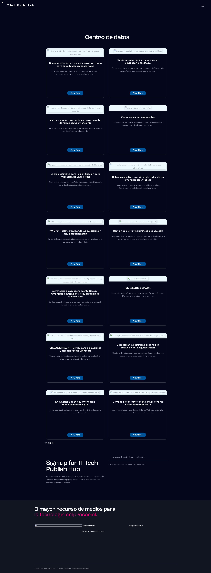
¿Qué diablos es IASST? (138, 288)
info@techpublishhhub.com (93, 531)
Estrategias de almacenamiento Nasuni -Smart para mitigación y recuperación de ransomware (75, 294)
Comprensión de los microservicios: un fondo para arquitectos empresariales (75, 64)
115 (52, 443)
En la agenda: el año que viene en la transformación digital (75, 403)
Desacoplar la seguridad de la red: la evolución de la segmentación (138, 346)
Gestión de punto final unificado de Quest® (138, 231)
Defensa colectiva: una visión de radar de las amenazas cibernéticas (138, 178)
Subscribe (166, 457)
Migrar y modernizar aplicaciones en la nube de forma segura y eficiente (75, 121)
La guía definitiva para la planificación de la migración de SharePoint (75, 175)
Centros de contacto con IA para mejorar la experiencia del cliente (138, 403)
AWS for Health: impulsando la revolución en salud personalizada (75, 232)
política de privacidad (137, 464)
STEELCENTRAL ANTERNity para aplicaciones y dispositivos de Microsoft (75, 349)
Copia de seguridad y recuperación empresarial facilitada (137, 61)
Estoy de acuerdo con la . (128, 464)
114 (49, 443)
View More (75, 93)
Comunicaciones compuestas (138, 117)
